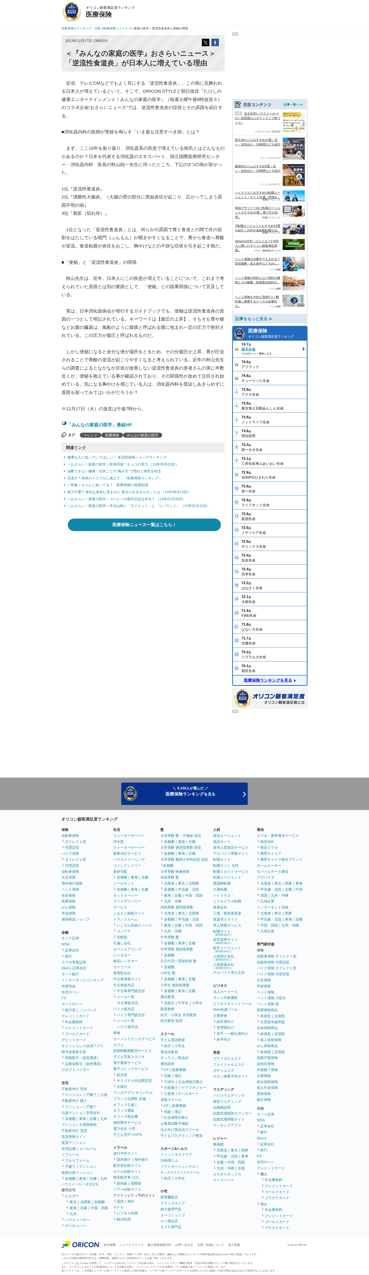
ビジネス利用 (127, 1213)
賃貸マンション (74, 1143)
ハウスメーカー (77, 1220)
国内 (120, 1201)
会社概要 (110, 1245)
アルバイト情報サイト (230, 853)
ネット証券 (70, 938)
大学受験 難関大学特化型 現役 (184, 859)
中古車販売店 (123, 985)
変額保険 (264, 1094)
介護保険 (264, 1076)
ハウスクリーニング (129, 859)
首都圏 (70, 1119)
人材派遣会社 (223, 965)
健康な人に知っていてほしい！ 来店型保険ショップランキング (117, 457)
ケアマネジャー (193, 1088)
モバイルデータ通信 (272, 872)
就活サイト (222, 842)
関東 (244, 1150)
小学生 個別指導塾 (175, 985)
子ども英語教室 (172, 1040)
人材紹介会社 (223, 957)
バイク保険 (70, 853)
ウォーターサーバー (129, 836)
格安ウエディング (227, 1101)
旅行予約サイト (125, 1153)
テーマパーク (223, 1180)
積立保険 (264, 1100)
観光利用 (124, 1219)
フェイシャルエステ (229, 1064)
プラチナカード (277, 1198)
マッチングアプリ (227, 1125)
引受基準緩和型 (272, 1022)
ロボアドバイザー (76, 1070)
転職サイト (222, 859)
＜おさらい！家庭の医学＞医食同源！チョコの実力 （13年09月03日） (123, 464)
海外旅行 (141, 1159)
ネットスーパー (125, 895)
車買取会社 (122, 973)
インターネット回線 (272, 907)
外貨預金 (69, 986)
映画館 (218, 1144)
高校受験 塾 (169, 877)
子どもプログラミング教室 (181, 1136)
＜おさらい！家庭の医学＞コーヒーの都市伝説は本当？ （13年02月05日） (126, 499)
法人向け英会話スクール (179, 1130)
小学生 (197, 1003)
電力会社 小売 (124, 1129)
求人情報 (234, 1245)
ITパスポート (188, 1094)
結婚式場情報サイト (229, 1119)
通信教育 (167, 997)
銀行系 (70, 1010)
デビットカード (74, 1040)
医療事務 (179, 1070)
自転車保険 (70, 872)
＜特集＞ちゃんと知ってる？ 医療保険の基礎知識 (107, 485)
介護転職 (220, 889)
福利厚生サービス (127, 1122)
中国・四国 (99, 1208)
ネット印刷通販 (225, 998)
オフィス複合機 (125, 1116)
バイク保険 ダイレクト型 (276, 968)
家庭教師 (167, 1009)
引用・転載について (210, 1245)
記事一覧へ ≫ (293, 104)
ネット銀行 (70, 974)
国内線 (122, 1183)
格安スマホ (269, 847)
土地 (103, 1095)
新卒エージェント (227, 949)
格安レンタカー (125, 961)
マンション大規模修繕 (79, 1125)
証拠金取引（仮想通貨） (84, 1064)
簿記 (177, 1076)
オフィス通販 (123, 1110)
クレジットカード (76, 1016)
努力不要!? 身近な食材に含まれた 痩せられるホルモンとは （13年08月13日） (129, 492)
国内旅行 (124, 1159)
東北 (73, 1202)
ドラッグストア (172, 1203)
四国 (263, 895)
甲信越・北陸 (188, 889)
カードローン (72, 1004)
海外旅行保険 (72, 883)
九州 (103, 1119)
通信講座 (167, 1064)
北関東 (85, 1202)
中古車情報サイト (127, 979)
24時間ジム (169, 1160)
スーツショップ (172, 1215)
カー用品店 (169, 1221)
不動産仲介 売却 (74, 1089)
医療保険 (112, 435)
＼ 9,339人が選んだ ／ (190, 791)
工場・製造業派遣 (227, 913)
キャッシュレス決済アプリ (83, 1046)
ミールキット (123, 883)
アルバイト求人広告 (229, 973)
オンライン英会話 (174, 1058)
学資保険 (69, 913)
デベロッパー (75, 1226)
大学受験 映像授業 (175, 872)
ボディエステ (223, 1070)
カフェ (118, 1045)
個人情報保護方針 (159, 1245)
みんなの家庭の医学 (142, 435)
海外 (130, 1201)
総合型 (122, 1075)
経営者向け (225, 1021)
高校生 (169, 1003)
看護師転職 (222, 883)
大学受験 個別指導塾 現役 (180, 847)
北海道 (169, 883)
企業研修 (220, 1015)
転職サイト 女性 (226, 865)
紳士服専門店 (170, 1209)
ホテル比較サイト (127, 1171)
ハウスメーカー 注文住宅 (80, 1184)
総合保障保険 (267, 1082)
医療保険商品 (267, 1010)
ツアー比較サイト (127, 1189)
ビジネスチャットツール (232, 1004)
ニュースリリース (131, 1245)
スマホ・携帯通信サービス (278, 836)
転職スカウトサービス (230, 872)
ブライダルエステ (227, 1058)
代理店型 (72, 847)
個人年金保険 (267, 1088)
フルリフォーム (77, 1160)
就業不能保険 (267, 1058)
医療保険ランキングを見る (268, 680)
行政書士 (171, 1088)
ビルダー (72, 1196)
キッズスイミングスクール (180, 1172)
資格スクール (170, 1100)
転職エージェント (227, 877)
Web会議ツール (225, 1009)
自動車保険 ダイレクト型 (276, 956)
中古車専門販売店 (131, 991)
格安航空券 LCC (126, 1177)
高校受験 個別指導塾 (176, 907)
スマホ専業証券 (74, 962)
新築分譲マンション (77, 1172)
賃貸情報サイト (74, 1137)
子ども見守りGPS (127, 1135)
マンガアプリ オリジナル (133, 1093)
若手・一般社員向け (232, 1034)
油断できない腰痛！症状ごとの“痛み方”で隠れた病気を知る (114, 471)
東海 (82, 1119)
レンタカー (122, 955)
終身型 (265, 1016)
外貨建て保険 (267, 1070)
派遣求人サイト (225, 919)
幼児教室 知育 (171, 1021)
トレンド (91, 435)
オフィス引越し (125, 1105)
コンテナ (124, 931)
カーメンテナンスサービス (134, 1039)
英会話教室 (169, 1052)
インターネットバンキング (83, 980)
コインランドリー (127, 865)
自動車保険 (70, 836)
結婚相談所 (222, 1107)
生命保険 (69, 895)
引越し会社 (122, 943)
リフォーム (70, 1154)
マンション (74, 1095)
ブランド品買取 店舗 (129, 1099)
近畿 (93, 1119)
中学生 (183, 1003)
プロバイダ (265, 877)
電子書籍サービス (127, 1063)
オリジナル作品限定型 (134, 1081)
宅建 (167, 1076)
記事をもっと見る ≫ (254, 319)
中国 (298, 889)
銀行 (68, 956)
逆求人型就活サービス (230, 847)
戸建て (91, 1095)
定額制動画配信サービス (132, 1051)
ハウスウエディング (229, 1095)
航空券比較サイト (127, 1165)
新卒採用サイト (225, 941)
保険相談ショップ (76, 919)
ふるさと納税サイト (129, 913)
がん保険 (69, 907)
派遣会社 (220, 907)
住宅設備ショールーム (79, 1149)
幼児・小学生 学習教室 (178, 1015)
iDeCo (262, 1138)
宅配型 (122, 937)
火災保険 (69, 877)
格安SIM (267, 842)
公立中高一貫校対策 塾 (178, 961)
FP (166, 1070)
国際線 (136, 1183)
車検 (116, 1033)
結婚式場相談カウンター (232, 1113)
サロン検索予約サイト (230, 1076)
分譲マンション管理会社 (81, 1113)
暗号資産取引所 (74, 1052)
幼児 (167, 1046)
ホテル (118, 1207)
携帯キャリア (270, 853)
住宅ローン (70, 992)
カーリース (122, 967)
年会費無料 (74, 1022)
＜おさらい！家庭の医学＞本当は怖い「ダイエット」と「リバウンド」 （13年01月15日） (138, 506)
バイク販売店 (123, 1009)
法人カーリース (225, 992)
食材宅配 (120, 872)
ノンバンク (88, 1010)
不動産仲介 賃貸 (74, 1131)
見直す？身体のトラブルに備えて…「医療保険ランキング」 (114, 478)
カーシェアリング (127, 949)
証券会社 (72, 950)
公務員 (169, 1094)
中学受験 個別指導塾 (176, 949)
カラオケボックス (227, 1174)
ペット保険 (70, 889)
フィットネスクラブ (176, 1154)
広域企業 (267, 901)
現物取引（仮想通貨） (82, 1058)
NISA (66, 944)
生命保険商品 (267, 1028)
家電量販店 (169, 1197)
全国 (241, 1168)
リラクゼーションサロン (179, 1166)
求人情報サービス (227, 925)
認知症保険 (265, 1064)
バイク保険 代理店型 (273, 974)
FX (64, 998)
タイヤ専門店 (170, 1227)
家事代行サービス (127, 853)
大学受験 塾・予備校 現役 (180, 836)
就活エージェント (227, 836)
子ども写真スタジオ (129, 1057)
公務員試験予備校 (174, 1123)
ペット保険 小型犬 (271, 998)
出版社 (122, 1087)
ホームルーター (269, 865)
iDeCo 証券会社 (74, 968)
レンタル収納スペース (134, 925)
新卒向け (224, 1039)
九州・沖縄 (172, 901)
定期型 (279, 1016)
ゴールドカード (77, 1034)
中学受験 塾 (169, 937)
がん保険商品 (267, 1046)
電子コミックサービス (130, 1069)
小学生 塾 (167, 973)
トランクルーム (125, 919)
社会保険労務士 (190, 1082)
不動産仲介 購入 (74, 1101)
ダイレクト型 (75, 842)
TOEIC (169, 1082)
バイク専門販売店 (131, 1015)
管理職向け (225, 1028)
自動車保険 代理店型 (273, 962)
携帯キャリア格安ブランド (281, 859)
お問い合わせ (184, 1245)
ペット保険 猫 (268, 1004)
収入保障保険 (270, 1040)
